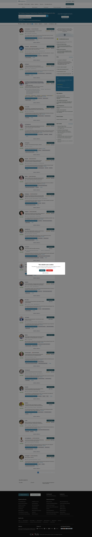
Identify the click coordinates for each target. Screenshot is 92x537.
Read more (53, 267)
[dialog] (46, 268)
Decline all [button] (49, 270)
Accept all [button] (42, 270)
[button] (46, 273)
